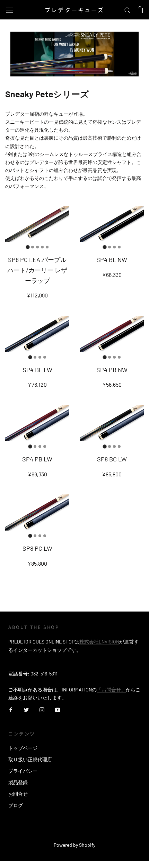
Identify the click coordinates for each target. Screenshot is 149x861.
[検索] (127, 10)
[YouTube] (57, 709)
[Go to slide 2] (32, 247)
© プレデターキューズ (74, 835)
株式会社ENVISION (99, 642)
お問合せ (18, 794)
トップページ (22, 748)
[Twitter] (26, 709)
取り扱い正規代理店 (30, 759)
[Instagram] (42, 709)
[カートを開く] (140, 9)
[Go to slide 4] (42, 247)
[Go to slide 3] (37, 247)
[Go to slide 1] (27, 247)
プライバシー (22, 771)
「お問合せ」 (111, 689)
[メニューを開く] (9, 9)
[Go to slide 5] (47, 247)
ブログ (15, 805)
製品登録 (18, 782)
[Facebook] (10, 709)
